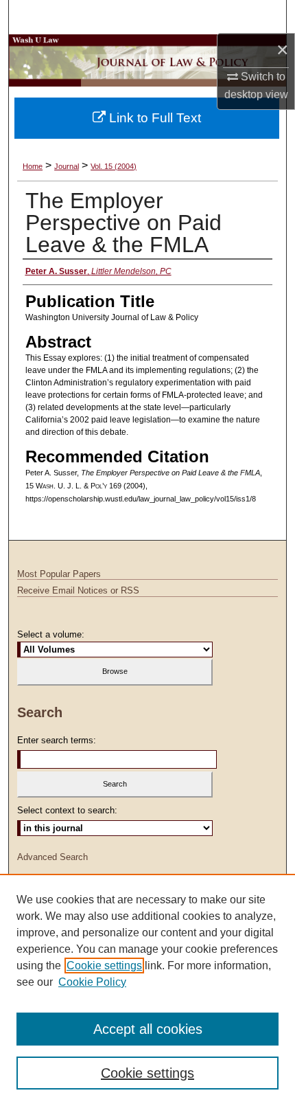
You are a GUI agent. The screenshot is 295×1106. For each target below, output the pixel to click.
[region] (147, 990)
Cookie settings (104, 965)
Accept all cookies (147, 1029)
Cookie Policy (92, 982)
